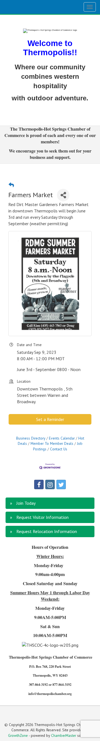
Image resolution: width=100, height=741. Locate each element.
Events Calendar (62, 438)
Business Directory (30, 438)
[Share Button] (63, 195)
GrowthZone (18, 735)
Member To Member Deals (52, 443)
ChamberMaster (63, 735)
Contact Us (58, 448)
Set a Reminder (50, 419)
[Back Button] (11, 185)
